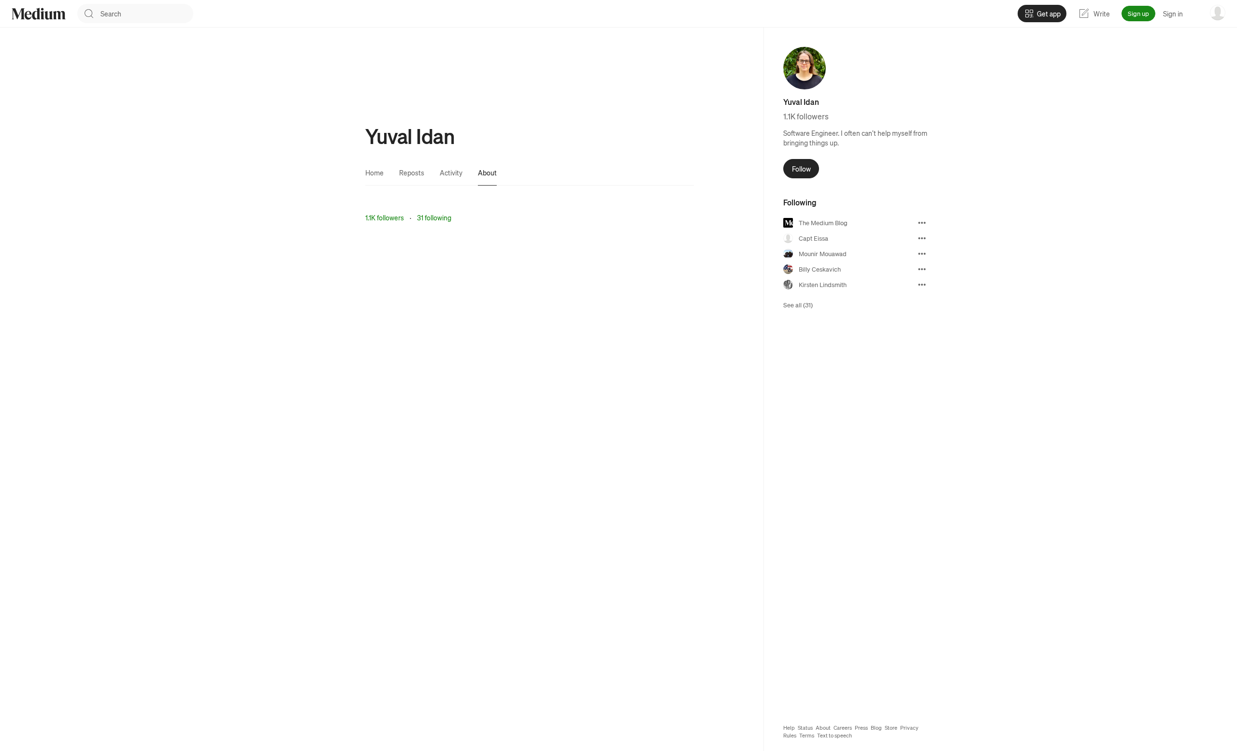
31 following (434, 217)
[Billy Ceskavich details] (922, 269)
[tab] (374, 172)
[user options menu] (1217, 12)
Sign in (1173, 13)
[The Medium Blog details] (922, 223)
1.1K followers (384, 217)
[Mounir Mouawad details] (922, 253)
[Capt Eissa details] (922, 238)
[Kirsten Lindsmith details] (922, 284)
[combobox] (147, 13)
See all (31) (798, 305)
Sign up (1138, 13)
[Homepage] (39, 14)
